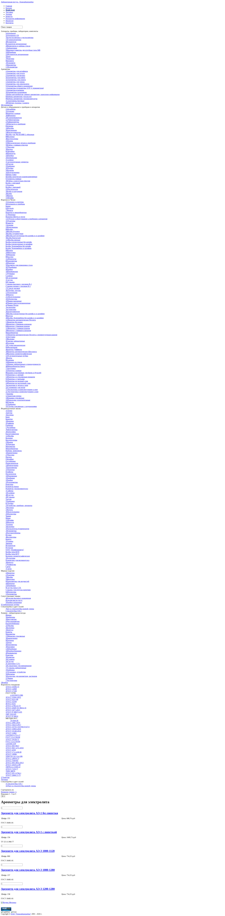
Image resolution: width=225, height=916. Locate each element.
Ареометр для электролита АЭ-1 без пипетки (29, 813)
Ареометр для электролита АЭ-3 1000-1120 (28, 850)
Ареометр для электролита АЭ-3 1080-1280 (28, 869)
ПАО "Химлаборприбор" (21, 914)
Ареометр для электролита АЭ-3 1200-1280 (28, 888)
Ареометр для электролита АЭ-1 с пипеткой (29, 832)
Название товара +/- (9, 792)
